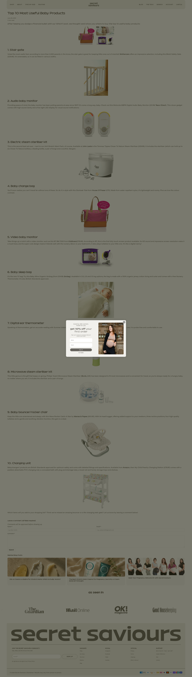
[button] (81, 349)
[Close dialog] (124, 322)
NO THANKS (81, 352)
